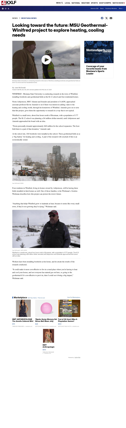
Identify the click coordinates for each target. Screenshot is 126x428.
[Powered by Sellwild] (77, 357)
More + (121, 8)
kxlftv (6, 8)
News (102, 8)
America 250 (94, 8)
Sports (94, 3)
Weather (85, 3)
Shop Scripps (105, 3)
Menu (58, 3)
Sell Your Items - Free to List (36, 298)
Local (67, 3)
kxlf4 (3, 8)
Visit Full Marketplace (73, 297)
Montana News (29, 18)
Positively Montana (111, 8)
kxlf (9, 8)
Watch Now (118, 3)
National (76, 3)
